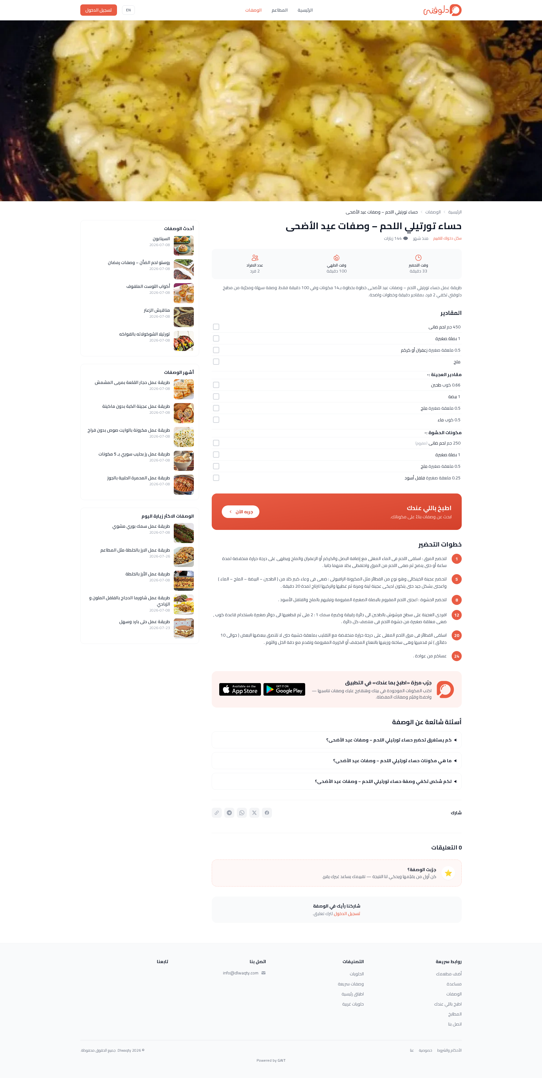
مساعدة (454, 984)
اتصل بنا (455, 1024)
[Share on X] (254, 813)
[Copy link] (217, 813)
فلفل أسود (415, 478)
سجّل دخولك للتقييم (447, 238)
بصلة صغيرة (446, 338)
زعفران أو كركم (414, 350)
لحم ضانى (437, 327)
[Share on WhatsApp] (242, 813)
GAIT (282, 1060)
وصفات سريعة (351, 984)
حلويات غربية (353, 1004)
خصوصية (425, 1050)
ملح (457, 362)
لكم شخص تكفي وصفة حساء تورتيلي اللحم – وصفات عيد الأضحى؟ (383, 781)
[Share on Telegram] (229, 813)
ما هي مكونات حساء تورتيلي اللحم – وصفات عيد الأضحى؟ (392, 760)
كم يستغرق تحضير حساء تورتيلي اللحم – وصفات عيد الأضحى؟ (389, 740)
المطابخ (455, 1014)
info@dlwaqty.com (240, 973)
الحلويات (357, 974)
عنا (412, 1050)
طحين (436, 385)
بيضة (452, 396)
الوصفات (253, 10)
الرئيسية (305, 10)
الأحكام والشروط (449, 1050)
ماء (441, 420)
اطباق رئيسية (353, 994)
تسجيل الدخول (98, 10)
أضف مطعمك (449, 974)
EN (128, 9)
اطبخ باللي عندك (448, 1004)
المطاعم (280, 10)
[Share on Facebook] (267, 813)
